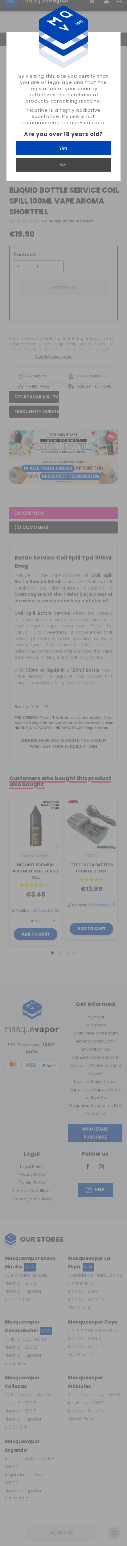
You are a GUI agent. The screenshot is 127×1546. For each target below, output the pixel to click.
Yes (63, 148)
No (63, 164)
